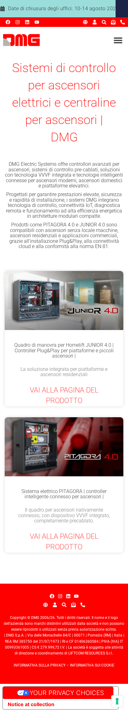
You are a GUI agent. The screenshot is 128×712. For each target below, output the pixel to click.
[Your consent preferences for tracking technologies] (117, 701)
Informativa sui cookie (92, 665)
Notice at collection (31, 704)
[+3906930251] (122, 22)
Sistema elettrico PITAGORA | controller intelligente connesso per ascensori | (64, 494)
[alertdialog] (64, 8)
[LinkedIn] (27, 22)
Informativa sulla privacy (40, 665)
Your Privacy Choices (67, 693)
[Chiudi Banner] (122, 8)
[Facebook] (8, 22)
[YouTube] (37, 22)
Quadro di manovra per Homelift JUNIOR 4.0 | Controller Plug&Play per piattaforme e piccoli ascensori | (64, 350)
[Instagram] (17, 22)
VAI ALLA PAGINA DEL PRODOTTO (64, 395)
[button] (104, 22)
